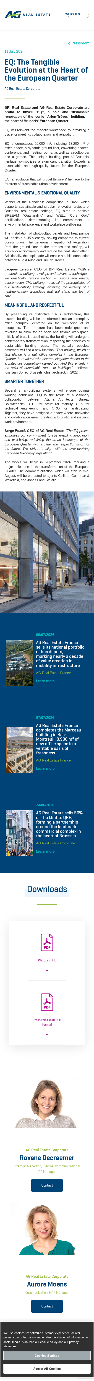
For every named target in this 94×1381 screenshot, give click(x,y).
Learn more (45, 680)
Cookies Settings (47, 1355)
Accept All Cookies (46, 1368)
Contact (47, 1185)
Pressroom (80, 43)
